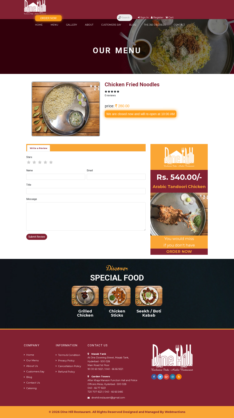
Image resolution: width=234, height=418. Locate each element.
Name (29, 170)
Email (90, 170)
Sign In (144, 17)
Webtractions (175, 412)
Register (158, 17)
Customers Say (111, 24)
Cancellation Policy (69, 366)
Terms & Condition (69, 354)
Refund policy (66, 371)
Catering (31, 388)
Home (39, 24)
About (89, 24)
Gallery (71, 24)
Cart (171, 17)
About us (32, 365)
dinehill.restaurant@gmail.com (108, 397)
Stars (29, 157)
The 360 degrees (155, 24)
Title (28, 184)
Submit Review (36, 236)
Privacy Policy (66, 360)
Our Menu (32, 360)
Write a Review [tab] (38, 148)
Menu (54, 24)
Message (31, 199)
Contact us (33, 382)
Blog (132, 24)
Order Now (48, 18)
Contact (179, 24)
